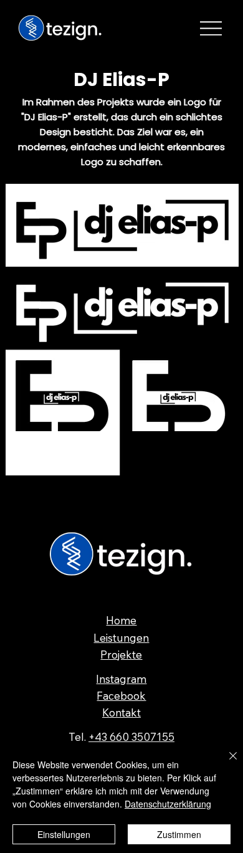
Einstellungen (63, 834)
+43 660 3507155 (131, 736)
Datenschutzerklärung (168, 804)
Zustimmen (179, 834)
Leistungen (121, 637)
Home (121, 620)
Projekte (121, 654)
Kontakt (121, 712)
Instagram (121, 678)
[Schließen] (226, 763)
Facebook (121, 695)
